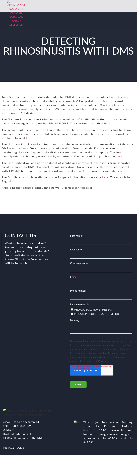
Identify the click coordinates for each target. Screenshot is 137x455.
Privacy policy (13, 447)
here (107, 123)
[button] (126, 13)
